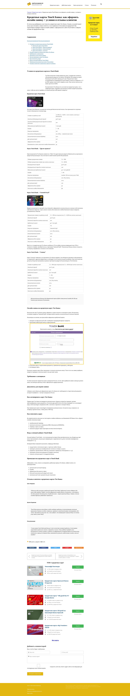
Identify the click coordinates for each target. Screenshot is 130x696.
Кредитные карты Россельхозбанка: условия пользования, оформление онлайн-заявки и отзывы (41, 556)
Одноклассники (78, 547)
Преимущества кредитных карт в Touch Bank (41, 62)
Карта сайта (29, 693)
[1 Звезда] (27, 541)
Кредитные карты (54, 5)
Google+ (67, 547)
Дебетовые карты (66, 5)
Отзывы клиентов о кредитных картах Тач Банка (42, 63)
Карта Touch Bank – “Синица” (40, 50)
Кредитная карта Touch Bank (39, 45)
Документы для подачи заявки (38, 55)
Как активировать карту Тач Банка (39, 57)
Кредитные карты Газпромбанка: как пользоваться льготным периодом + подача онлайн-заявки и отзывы (69, 556)
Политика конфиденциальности (34, 691)
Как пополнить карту (35, 58)
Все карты (55, 640)
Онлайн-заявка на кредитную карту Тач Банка (42, 52)
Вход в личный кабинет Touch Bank (39, 60)
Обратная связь (30, 689)
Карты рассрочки (77, 5)
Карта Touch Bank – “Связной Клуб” (41, 49)
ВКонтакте (32, 547)
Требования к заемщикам (36, 54)
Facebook (44, 547)
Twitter (55, 547)
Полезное (93, 5)
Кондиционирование (32, 41)
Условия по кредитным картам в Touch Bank (41, 44)
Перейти (78, 567)
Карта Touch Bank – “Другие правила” (42, 47)
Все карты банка (77, 570)
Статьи (87, 5)
